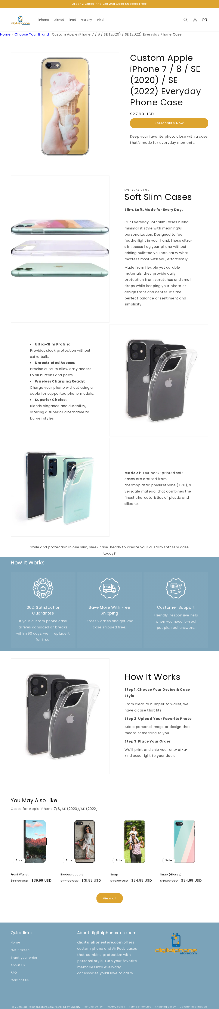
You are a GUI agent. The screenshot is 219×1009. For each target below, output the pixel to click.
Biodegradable (72, 875)
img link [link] (43, 580)
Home (5, 34)
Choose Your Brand (32, 34)
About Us (18, 965)
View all (109, 898)
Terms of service (140, 1006)
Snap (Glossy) (171, 875)
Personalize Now (169, 123)
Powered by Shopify (67, 1007)
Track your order (24, 957)
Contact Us (20, 980)
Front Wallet (19, 875)
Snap (114, 875)
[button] (185, 20)
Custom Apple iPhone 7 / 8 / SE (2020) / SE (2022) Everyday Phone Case (117, 34)
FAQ (14, 972)
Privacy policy (116, 1006)
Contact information (193, 1006)
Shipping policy (165, 1006)
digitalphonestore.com (38, 1007)
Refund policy (93, 1006)
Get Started (20, 950)
